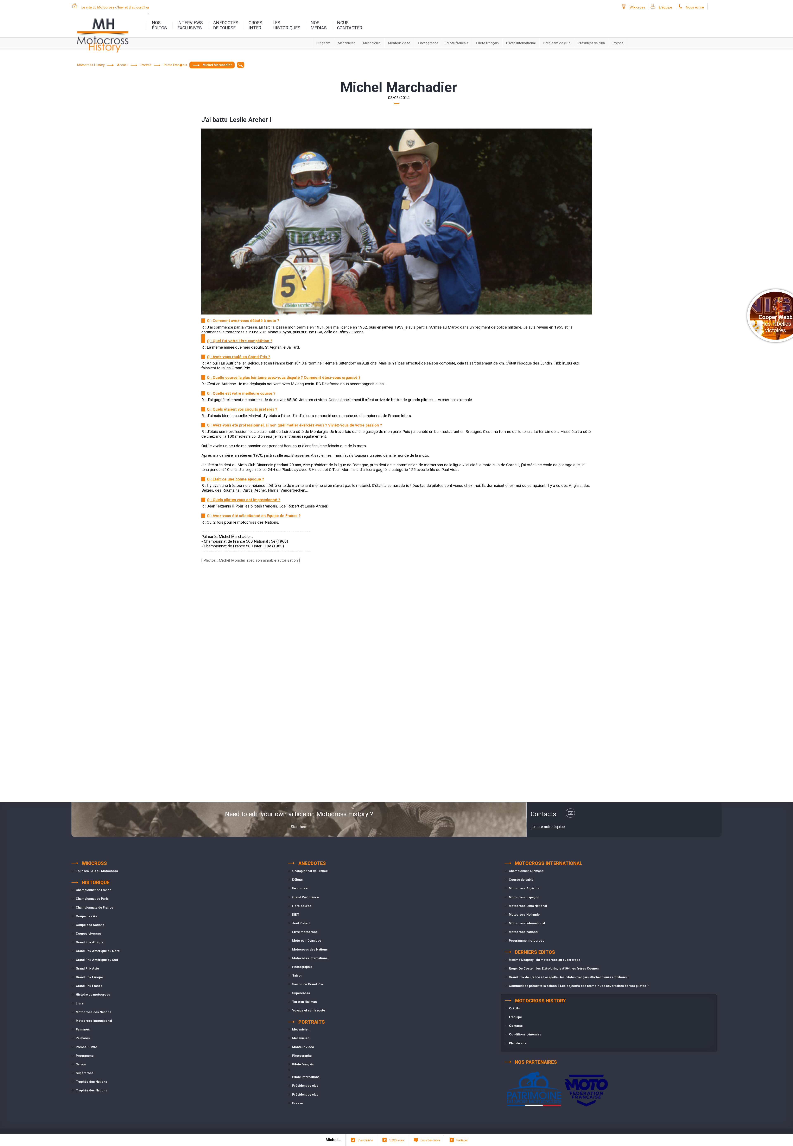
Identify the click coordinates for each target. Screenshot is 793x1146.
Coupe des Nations (90, 925)
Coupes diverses (89, 933)
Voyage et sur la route (308, 1010)
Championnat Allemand (526, 871)
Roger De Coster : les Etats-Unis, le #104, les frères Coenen (554, 968)
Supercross (85, 1073)
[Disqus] (396, 627)
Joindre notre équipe (548, 826)
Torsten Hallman (304, 1002)
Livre (79, 1003)
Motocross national (523, 932)
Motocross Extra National (528, 906)
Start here (299, 826)
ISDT (295, 914)
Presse (618, 43)
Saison (81, 1064)
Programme (85, 1056)
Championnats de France (94, 907)
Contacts (516, 1026)
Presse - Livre (86, 1047)
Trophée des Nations (91, 1082)
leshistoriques (286, 25)
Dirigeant (323, 43)
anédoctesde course (225, 25)
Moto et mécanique (306, 940)
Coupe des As (86, 916)
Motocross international (94, 1021)
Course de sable (521, 880)
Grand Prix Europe (89, 977)
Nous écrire (695, 7)
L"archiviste (365, 1140)
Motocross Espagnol (524, 897)
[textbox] (241, 65)
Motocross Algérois (524, 888)
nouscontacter (349, 25)
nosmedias (319, 25)
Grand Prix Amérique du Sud (97, 960)
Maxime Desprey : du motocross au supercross (544, 960)
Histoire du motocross (93, 994)
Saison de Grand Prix (307, 984)
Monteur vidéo (399, 43)
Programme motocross (526, 940)
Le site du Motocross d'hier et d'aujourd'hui (115, 7)
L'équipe (665, 7)
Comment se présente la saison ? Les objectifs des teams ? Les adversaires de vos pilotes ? (579, 986)
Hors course (301, 906)
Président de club (556, 43)
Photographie (302, 967)
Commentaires (430, 1140)
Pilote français (457, 43)
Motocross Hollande (524, 914)
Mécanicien (346, 43)
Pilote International (521, 43)
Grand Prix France (89, 986)
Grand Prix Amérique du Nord (98, 951)
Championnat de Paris (92, 899)
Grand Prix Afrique (89, 942)
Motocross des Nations (93, 1012)
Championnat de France (93, 890)
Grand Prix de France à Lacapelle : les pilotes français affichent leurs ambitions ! (568, 977)
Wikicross (637, 7)
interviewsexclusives (190, 25)
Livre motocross (305, 932)
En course (299, 888)
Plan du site (517, 1043)
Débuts (297, 880)
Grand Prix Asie (87, 968)
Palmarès (83, 1029)
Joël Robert (301, 923)
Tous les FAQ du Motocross (97, 871)
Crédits (514, 1008)
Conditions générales (525, 1034)
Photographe (428, 43)
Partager (462, 1140)
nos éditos (159, 25)
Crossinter (255, 25)
